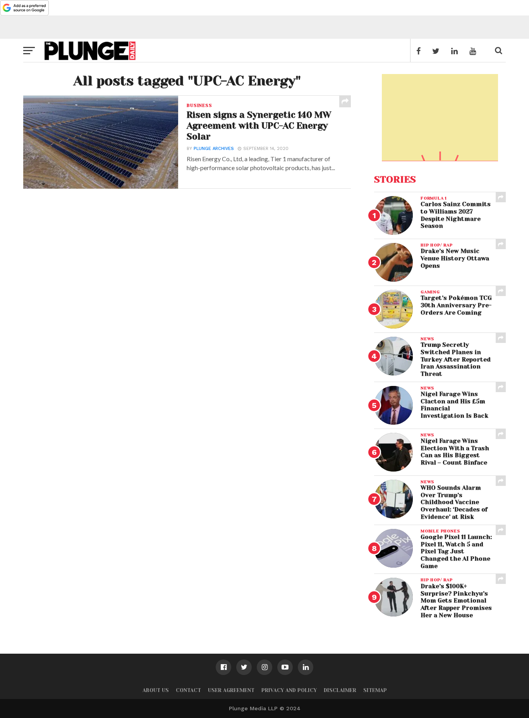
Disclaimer (340, 690)
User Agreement (231, 690)
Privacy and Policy (289, 690)
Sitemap (375, 690)
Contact (188, 690)
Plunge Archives (214, 148)
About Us (156, 690)
